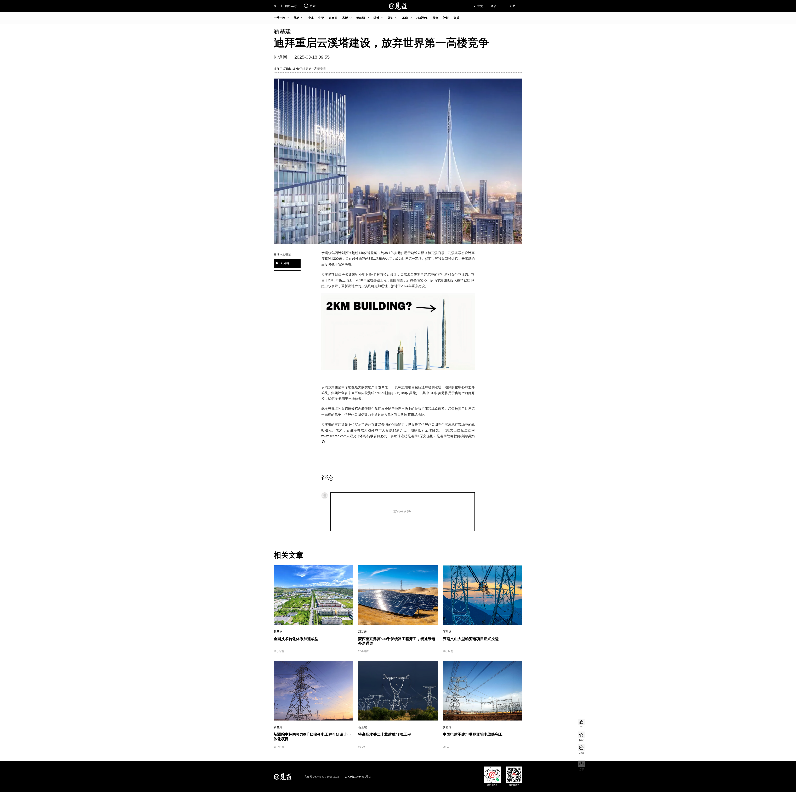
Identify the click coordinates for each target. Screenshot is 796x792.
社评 (446, 17)
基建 (405, 17)
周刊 (435, 17)
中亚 (321, 17)
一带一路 (279, 17)
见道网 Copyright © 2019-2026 (322, 776)
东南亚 (333, 17)
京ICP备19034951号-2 (358, 776)
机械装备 (422, 17)
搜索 (312, 6)
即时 (391, 17)
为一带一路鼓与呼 (285, 6)
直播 (456, 17)
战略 (297, 17)
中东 (311, 17)
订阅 (513, 5)
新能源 (360, 17)
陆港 (376, 17)
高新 (345, 17)
